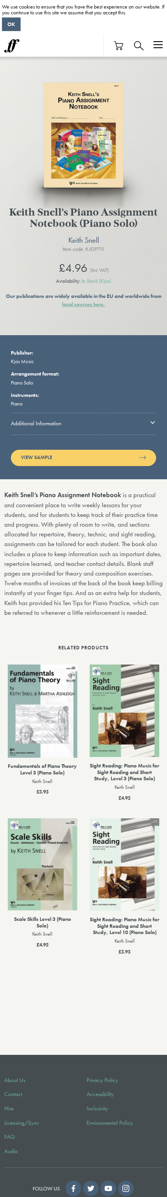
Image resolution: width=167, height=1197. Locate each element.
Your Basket (119, 45)
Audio (11, 1151)
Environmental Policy (110, 1123)
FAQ (9, 1137)
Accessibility (100, 1094)
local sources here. (83, 304)
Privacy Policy (102, 1080)
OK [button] (11, 24)
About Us (14, 1080)
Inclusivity (97, 1108)
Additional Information (36, 423)
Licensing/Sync (21, 1123)
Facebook (73, 1188)
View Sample (36, 457)
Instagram (126, 1188)
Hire (9, 1108)
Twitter (91, 1188)
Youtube (108, 1188)
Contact (13, 1094)
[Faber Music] (11, 46)
